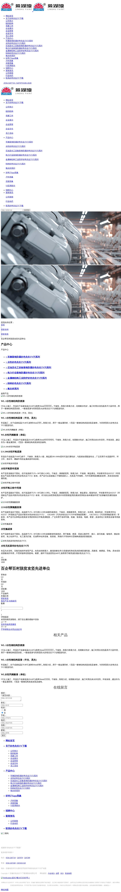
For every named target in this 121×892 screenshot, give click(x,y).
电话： (4, 720)
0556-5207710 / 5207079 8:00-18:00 (17, 83)
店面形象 (9, 63)
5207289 (27, 858)
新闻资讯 (9, 71)
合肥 (57, 873)
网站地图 (5, 890)
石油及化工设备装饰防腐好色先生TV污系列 (24, 46)
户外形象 (9, 61)
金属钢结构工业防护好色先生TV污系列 (22, 51)
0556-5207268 (11, 863)
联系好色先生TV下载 (14, 78)
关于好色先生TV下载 (14, 18)
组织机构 (9, 23)
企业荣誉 (9, 31)
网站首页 (9, 16)
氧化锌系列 (10, 56)
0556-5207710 (11, 858)
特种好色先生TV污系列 (15, 53)
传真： (4, 725)
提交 (3, 735)
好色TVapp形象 (12, 58)
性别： (4, 708)
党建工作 (9, 26)
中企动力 (51, 873)
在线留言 (13, 601)
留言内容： (6, 695)
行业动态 (9, 76)
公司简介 (9, 21)
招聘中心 (9, 68)
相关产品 (5, 601)
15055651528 (21, 863)
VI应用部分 (10, 66)
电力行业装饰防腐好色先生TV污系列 (21, 48)
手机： (4, 715)
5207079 (20, 858)
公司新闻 (9, 73)
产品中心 (9, 38)
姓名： (4, 703)
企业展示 (9, 28)
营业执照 (68, 873)
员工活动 (9, 36)
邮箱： (4, 730)
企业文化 (9, 33)
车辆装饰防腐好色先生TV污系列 (19, 41)
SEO (62, 873)
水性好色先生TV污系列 (15, 43)
